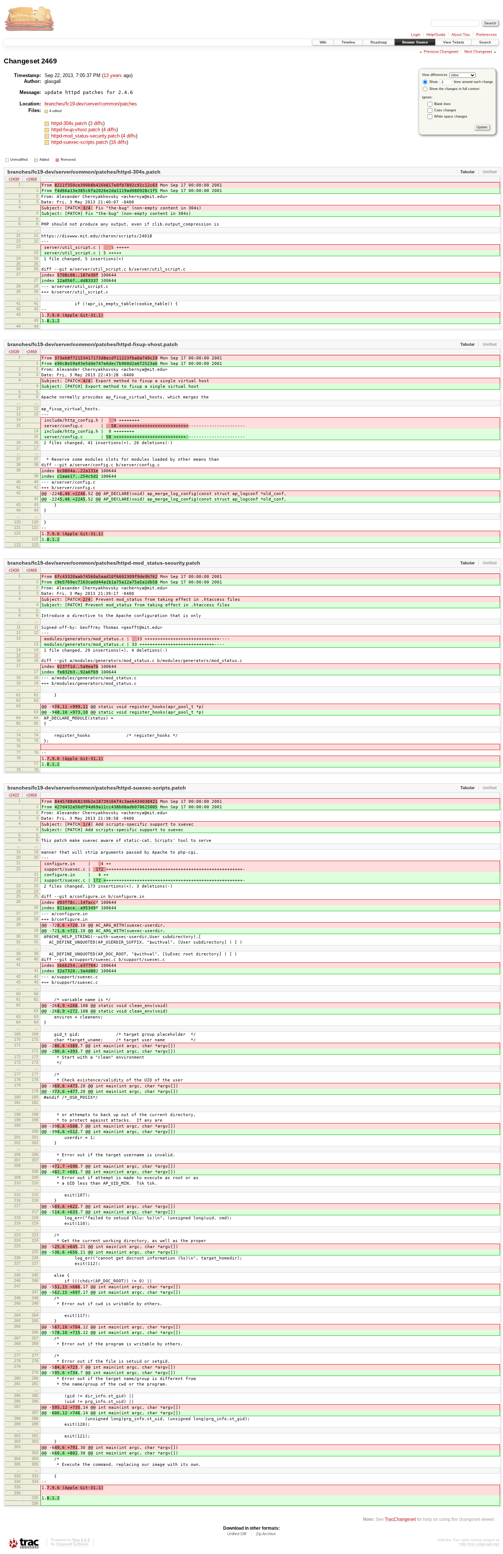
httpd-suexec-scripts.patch (80, 142)
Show (433, 82)
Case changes (445, 110)
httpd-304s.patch (69, 123)
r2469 (32, 179)
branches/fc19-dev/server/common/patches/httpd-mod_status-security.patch (103, 563)
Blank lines (442, 104)
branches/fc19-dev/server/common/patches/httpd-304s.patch (84, 172)
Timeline (348, 42)
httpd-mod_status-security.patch (86, 136)
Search (485, 42)
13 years (112, 75)
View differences (434, 75)
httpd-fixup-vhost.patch (76, 129)
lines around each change (473, 82)
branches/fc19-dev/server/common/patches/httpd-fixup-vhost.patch (92, 344)
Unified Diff (236, 1534)
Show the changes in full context (453, 89)
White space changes (450, 116)
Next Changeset (478, 51)
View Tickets (453, 42)
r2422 (14, 795)
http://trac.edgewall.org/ (479, 1544)
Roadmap (378, 42)
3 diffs (96, 123)
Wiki (323, 42)
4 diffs (109, 129)
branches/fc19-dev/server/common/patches (91, 104)
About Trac (460, 34)
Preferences (486, 34)
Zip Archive (266, 1534)
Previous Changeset (441, 51)
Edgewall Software (72, 1544)
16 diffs (119, 142)
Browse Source (415, 42)
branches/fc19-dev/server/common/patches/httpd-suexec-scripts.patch (96, 788)
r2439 (14, 179)
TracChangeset (400, 1519)
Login (416, 34)
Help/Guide (436, 34)
